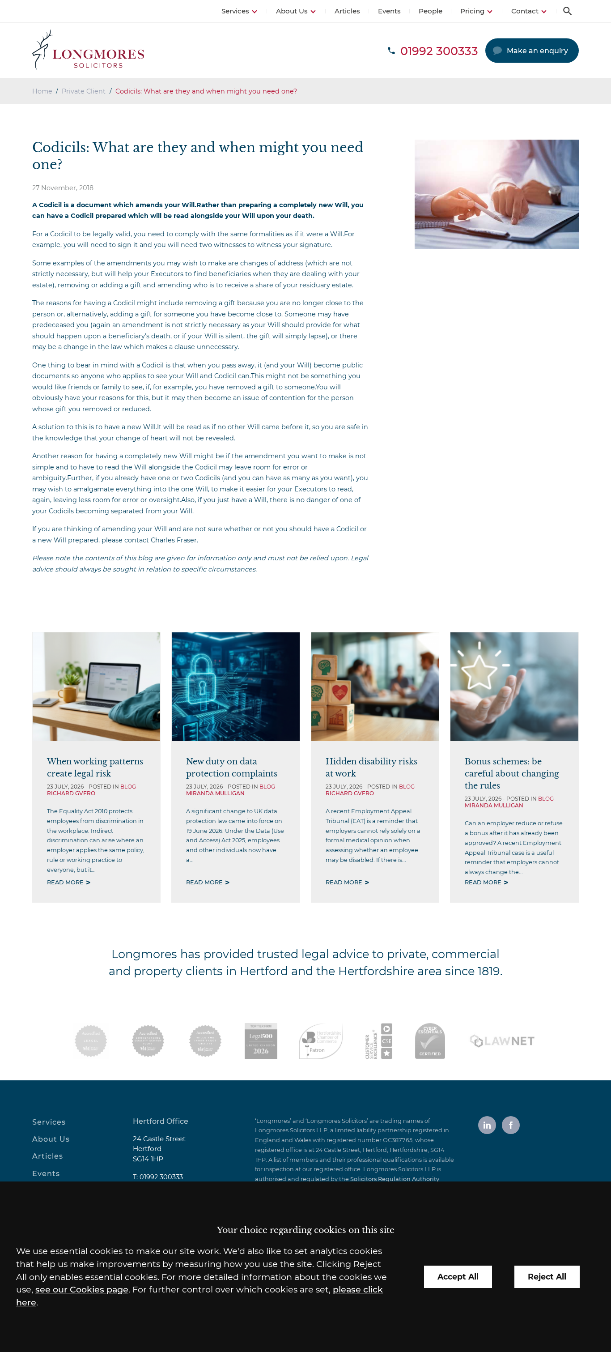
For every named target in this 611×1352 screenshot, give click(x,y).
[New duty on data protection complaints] (235, 686)
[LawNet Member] (502, 1041)
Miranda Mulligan (215, 793)
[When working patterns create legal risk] (96, 686)
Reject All (547, 1276)
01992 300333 (161, 1177)
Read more (65, 882)
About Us (292, 11)
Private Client (84, 91)
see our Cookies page (81, 1289)
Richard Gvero (71, 793)
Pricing (472, 11)
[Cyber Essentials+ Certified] (430, 1041)
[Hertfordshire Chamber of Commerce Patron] (321, 1041)
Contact (525, 11)
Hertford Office (160, 1121)
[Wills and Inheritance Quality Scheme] (205, 1041)
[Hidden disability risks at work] (375, 686)
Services (235, 11)
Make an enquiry (537, 51)
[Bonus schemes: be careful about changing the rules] (514, 686)
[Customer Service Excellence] (379, 1041)
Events (389, 11)
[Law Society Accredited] (91, 1041)
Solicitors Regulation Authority (394, 1179)
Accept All (458, 1276)
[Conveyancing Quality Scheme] (148, 1041)
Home (42, 91)
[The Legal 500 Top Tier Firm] (261, 1041)
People (430, 11)
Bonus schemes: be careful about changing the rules (512, 773)
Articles (347, 11)
